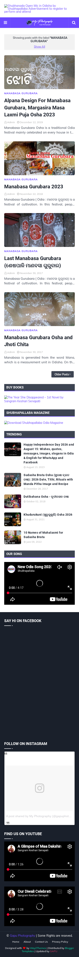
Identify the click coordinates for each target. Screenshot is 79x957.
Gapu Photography (22, 936)
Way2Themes (38, 948)
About (27, 941)
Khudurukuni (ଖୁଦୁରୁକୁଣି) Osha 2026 (48, 514)
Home (15, 941)
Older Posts (62, 374)
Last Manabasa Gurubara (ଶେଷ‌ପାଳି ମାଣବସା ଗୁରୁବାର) (32, 262)
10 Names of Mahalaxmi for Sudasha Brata (43, 535)
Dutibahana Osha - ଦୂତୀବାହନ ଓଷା (46, 496)
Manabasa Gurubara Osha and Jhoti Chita (38, 341)
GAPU (53, 951)
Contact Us (41, 941)
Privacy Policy (60, 941)
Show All (39, 46)
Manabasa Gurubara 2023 (33, 187)
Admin (11, 122)
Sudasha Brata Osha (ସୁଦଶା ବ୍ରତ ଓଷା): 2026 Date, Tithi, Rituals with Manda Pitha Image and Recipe (48, 479)
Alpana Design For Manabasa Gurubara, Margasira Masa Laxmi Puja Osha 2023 (37, 108)
